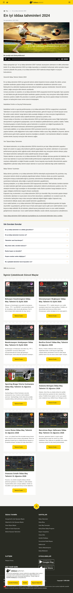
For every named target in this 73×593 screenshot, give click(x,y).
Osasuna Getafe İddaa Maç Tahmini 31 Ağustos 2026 (16, 475)
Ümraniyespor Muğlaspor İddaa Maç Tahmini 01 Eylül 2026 (52, 300)
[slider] (66, 58)
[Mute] (62, 59)
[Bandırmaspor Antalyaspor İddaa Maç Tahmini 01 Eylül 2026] (19, 332)
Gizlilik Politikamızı (11, 577)
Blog (7, 11)
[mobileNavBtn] (69, 2)
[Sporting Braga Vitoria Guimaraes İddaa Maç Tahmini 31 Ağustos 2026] (19, 375)
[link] (54, 561)
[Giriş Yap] (3, 2)
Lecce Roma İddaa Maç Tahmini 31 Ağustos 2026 (18, 431)
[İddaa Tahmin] (36, 2)
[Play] (6, 59)
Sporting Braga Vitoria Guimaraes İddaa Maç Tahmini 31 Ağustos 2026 (19, 386)
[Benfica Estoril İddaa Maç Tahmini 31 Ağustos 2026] (53, 332)
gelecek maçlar (46, 111)
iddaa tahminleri (27, 64)
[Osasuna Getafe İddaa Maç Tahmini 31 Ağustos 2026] (19, 463)
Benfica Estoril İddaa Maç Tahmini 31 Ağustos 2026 (53, 343)
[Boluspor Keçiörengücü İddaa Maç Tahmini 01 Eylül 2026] (19, 289)
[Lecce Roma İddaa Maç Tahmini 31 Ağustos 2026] (19, 420)
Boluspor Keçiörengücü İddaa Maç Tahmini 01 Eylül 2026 (17, 300)
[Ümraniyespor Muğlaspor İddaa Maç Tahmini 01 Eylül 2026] (53, 289)
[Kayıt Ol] (7, 2)
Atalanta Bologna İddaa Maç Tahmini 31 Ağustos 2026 (51, 387)
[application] (36, 59)
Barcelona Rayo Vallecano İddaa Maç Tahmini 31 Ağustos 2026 (52, 431)
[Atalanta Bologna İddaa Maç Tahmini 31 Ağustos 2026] (53, 375)
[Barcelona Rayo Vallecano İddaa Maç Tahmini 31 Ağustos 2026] (53, 420)
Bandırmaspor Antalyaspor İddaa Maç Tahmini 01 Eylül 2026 (19, 343)
